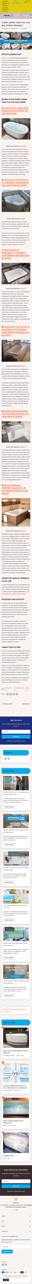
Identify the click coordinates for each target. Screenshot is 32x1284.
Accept (6, 1280)
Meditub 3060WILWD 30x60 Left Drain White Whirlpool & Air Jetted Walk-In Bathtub (15, 414)
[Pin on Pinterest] (11, 694)
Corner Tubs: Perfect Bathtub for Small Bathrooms (15, 1052)
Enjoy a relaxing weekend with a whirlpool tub (13, 1122)
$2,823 (23, 218)
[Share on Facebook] (7, 694)
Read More (9, 807)
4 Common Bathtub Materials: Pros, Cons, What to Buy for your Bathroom (15, 1087)
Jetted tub (27, 689)
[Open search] (24, 16)
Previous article (7, 704)
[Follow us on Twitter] (8, 758)
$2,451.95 (23, 531)
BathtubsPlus (10, 653)
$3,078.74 (23, 366)
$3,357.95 (23, 288)
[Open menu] (2, 15)
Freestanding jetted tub (19, 689)
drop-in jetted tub (6, 28)
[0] (29, 16)
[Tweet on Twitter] (14, 694)
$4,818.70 (23, 447)
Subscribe (16, 736)
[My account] (26, 16)
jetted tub (5, 58)
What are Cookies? (22, 1277)
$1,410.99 (23, 146)
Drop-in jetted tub (8, 689)
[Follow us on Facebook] (5, 758)
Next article (25, 704)
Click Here (28, 2)
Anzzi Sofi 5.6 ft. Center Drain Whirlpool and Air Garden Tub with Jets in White (15, 111)
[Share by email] (17, 694)
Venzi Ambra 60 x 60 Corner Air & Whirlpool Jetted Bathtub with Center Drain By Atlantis (15, 182)
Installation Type (8, 1156)
